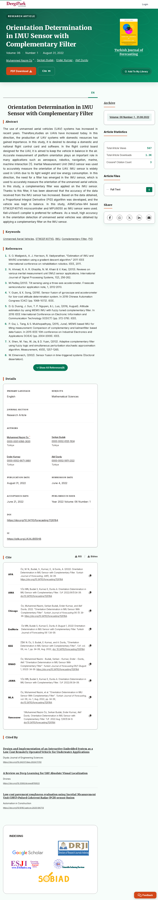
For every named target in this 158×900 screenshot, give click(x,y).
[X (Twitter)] (129, 217)
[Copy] (90, 576)
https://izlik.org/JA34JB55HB (24, 538)
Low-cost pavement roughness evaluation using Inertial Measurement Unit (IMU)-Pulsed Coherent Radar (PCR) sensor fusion (49, 796)
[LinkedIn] (139, 217)
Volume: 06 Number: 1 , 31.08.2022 (129, 117)
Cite (44, 71)
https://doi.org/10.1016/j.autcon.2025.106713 (23, 808)
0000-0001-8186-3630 (18, 441)
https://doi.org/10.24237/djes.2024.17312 (22, 762)
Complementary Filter (74, 238)
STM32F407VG (44, 238)
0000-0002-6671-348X (19, 460)
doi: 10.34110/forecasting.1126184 (68, 649)
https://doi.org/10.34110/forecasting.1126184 (32, 520)
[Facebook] (110, 217)
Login (145, 4)
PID (90, 238)
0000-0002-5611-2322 (63, 460)
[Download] (149, 189)
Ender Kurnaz (64, 60)
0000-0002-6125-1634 (63, 441)
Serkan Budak (45, 60)
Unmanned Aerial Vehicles (18, 238)
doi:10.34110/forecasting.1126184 (36, 596)
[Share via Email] (149, 217)
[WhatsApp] (119, 217)
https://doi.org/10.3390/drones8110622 (21, 783)
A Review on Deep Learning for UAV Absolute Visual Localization (45, 773)
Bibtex (94, 556)
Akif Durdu (81, 60)
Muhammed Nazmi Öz (19, 60)
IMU (57, 238)
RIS (80, 556)
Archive (109, 103)
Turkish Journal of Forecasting (128, 52)
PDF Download (19, 71)
